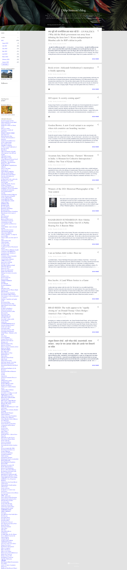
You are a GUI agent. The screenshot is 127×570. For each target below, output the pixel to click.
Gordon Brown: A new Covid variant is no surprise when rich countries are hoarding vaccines (71, 127)
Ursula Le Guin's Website (7, 540)
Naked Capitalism (5, 414)
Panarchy (3, 436)
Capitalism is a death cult (7, 130)
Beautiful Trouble (5, 205)
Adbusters (3, 167)
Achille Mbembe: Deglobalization (9, 165)
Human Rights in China (6, 353)
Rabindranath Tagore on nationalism (9, 459)
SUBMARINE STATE (6, 509)
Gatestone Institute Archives (7, 325)
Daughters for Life (5, 263)
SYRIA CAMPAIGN (6, 511)
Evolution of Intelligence (6, 308)
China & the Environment (7, 230)
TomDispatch (4, 532)
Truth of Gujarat (5, 537)
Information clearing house (7, 363)
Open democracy (5, 134)
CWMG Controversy (6, 260)
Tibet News (3, 529)
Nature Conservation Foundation (9, 416)
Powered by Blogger (74, 563)
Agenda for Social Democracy (8, 140)
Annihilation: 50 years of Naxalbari (9, 188)
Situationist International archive (8, 499)
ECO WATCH (4, 283)
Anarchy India (4, 182)
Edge (2, 286)
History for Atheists (5, 348)
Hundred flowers (5, 354)
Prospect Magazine (5, 451)
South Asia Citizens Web (6, 505)
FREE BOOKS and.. (6, 316)
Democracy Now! (5, 268)
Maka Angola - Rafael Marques (8, 400)
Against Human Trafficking (7, 171)
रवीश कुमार (3, 560)
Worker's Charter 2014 (6, 556)
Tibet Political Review (6, 531)
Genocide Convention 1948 (7, 330)
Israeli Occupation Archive (7, 120)
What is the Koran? (5, 549)
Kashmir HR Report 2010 (7, 383)
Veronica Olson (76, 566)
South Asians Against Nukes (7, 506)
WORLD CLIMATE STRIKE (8, 133)
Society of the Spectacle (6, 503)
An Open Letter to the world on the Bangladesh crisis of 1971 (9, 179)
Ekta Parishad (4, 291)
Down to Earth (4, 279)
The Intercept (4, 516)
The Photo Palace (5, 520)
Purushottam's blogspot (6, 457)
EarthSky (3, 282)
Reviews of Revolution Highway (8, 469)
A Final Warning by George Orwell (9, 159)
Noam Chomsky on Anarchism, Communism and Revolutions (8, 424)
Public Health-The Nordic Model (8, 122)
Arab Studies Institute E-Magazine (9, 194)
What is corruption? (5, 548)
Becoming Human (5, 207)
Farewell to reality (5, 314)
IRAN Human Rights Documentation (9, 562)
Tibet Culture (4, 528)
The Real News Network (6, 522)
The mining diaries (5, 517)
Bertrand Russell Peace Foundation (9, 211)
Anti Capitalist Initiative (6, 191)
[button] (98, 31)
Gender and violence (6, 326)
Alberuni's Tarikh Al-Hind (7, 173)
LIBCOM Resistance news (7, 396)
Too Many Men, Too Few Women (9, 534)
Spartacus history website (7, 508)
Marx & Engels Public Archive (8, 402)
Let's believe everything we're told (9, 393)
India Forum (4, 359)
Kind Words (4, 150)
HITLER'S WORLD (5, 350)
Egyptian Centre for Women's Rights (9, 290)
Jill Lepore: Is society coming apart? (64, 97)
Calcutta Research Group (7, 220)
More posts (73, 372)
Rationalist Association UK (7, 465)
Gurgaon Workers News (6, 339)
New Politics (4, 563)
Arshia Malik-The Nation (7, 199)
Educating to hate (5, 288)
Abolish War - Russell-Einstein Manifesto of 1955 (8, 162)
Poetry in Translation (6, 442)
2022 (2, 40)
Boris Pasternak (5, 216)
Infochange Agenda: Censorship (8, 362)
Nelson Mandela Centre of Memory (9, 419)
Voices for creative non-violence (8, 543)
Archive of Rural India (6, 142)
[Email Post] (49, 59)
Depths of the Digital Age (7, 271)
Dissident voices (5, 276)
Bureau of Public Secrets (7, 219)
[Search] (101, 4)
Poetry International (6, 443)
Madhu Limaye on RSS (6, 394)
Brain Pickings (4, 217)
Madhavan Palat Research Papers (9, 568)
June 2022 (4, 48)
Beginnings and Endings (7, 208)
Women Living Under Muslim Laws (9, 552)
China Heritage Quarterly (7, 231)
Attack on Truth (4, 202)
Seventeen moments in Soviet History (9, 492)
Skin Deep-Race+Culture (7, 500)
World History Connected (7, 557)
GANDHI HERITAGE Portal (8, 323)
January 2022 (5, 62)
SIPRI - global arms (5, 496)
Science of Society (5, 488)
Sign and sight (4, 494)
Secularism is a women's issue (8, 489)
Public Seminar (4, 456)
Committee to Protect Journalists (8, 256)
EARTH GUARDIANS (6, 280)
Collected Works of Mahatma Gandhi (10, 250)
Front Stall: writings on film (7, 319)
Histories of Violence (6, 345)
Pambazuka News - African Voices (9, 434)
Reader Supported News (6, 466)
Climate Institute (5, 242)
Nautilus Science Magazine (7, 417)
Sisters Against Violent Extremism (9, 497)
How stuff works (5, 351)
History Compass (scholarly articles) (9, 346)
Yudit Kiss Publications (6, 559)
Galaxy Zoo (4, 322)
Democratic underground (7, 270)
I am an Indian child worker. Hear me (64, 252)
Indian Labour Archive (6, 360)
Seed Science (4, 491)
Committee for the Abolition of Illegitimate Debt (8, 253)
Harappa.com (4, 342)
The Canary (4, 131)
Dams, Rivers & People (6, 262)
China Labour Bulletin (6, 233)
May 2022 (4, 51)
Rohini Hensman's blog (6, 136)
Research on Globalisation (7, 468)
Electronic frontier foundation (8, 293)
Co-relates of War (5, 245)
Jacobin (3, 374)
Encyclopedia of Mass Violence (8, 294)
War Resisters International (7, 546)
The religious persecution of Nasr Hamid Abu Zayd (9, 524)
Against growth (4, 170)
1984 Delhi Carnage (6, 156)
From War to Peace (5, 317)
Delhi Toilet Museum (6, 267)
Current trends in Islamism (7, 259)
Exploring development (6, 310)
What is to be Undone (6, 551)
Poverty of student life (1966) (8, 448)
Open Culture (4, 431)
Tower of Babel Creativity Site (8, 536)
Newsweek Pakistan (5, 422)
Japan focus (4, 376)
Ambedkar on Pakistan (6, 145)
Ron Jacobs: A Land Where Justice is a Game (68, 280)
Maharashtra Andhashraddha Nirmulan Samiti (8, 398)
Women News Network (6, 554)
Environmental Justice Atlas (7, 303)
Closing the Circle (5, 243)
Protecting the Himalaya (7, 453)
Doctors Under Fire (5, 277)
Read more (95, 59)
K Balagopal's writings (6, 380)
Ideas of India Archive (6, 144)
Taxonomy (3, 512)
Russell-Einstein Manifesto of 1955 (9, 476)
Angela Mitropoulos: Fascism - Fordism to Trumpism (8, 184)
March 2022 (5, 56)
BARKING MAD (5, 203)
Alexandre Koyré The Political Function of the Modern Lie (8, 175)
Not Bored (3, 426)
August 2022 (5, 43)
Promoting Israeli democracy (8, 449)
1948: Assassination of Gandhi (8, 151)
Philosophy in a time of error (8, 437)
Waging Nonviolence (6, 545)
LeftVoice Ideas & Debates (7, 389)
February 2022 (5, 59)
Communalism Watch (6, 257)
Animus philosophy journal (7, 187)
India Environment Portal (7, 357)
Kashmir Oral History (6, 385)
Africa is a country (5, 128)
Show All (97, 24)
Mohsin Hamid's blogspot (7, 413)
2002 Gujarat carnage (6, 157)
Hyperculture (4, 356)
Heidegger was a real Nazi (7, 160)
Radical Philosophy (5, 460)
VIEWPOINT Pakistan (6, 542)
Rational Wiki (4, 463)
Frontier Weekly (5, 320)
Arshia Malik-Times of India (7, 200)
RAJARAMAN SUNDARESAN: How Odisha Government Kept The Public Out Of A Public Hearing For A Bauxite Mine (69, 222)
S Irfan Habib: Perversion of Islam (9, 477)
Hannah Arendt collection (7, 340)
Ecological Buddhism (6, 285)
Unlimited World (5, 539)
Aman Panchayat (5, 177)
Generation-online (5, 328)
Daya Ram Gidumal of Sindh (8, 265)
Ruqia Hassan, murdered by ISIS (9, 474)
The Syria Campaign (6, 526)
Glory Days (4, 336)
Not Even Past (4, 428)
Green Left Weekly (5, 337)
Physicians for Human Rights (8, 439)
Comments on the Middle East (8, 251)
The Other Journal (5, 519)
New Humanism (5, 420)
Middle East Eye (5, 405)
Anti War (3, 193)
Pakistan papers (5, 433)
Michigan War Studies (6, 403)
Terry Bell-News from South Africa (9, 514)
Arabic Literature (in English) (8, 196)
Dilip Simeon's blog (73, 10)
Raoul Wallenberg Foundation (8, 462)
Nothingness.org (5, 429)
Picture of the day (5, 440)
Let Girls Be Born (5, 391)
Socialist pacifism (5, 502)
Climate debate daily (6, 240)
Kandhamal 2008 (5, 382)
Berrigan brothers (5, 210)
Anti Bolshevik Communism (7, 190)
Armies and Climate (6, 124)
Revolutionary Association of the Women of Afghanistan (8, 472)
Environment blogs (5, 302)
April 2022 (4, 54)
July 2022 (4, 46)
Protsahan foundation (6, 454)
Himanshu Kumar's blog (7, 343)
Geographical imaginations (7, 331)
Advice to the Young (5, 168)
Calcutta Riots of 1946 (6, 222)
